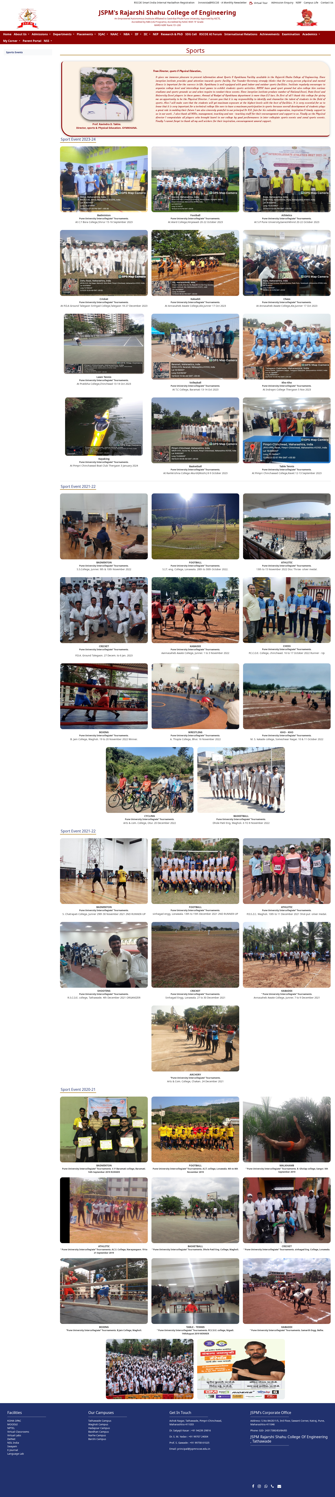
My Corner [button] (10, 41)
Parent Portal (32, 41)
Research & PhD (172, 34)
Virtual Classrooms (18, 1431)
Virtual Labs (14, 1435)
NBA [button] (127, 34)
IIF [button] (137, 34)
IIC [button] (146, 34)
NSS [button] (47, 41)
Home (7, 34)
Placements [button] (85, 34)
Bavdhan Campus (98, 1431)
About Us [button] (20, 34)
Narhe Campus (97, 1435)
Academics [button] (310, 34)
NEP (155, 34)
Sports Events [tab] (14, 52)
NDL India (13, 1442)
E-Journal (12, 1450)
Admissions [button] (40, 34)
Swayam (12, 1446)
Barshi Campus (97, 1439)
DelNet (11, 1439)
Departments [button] (62, 34)
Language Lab (15, 1453)
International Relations (240, 34)
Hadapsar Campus (99, 1428)
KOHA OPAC (14, 1420)
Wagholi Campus (98, 1424)
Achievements (270, 34)
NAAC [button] (114, 34)
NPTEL (11, 1428)
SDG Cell (191, 34)
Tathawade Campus (99, 1420)
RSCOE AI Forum (210, 34)
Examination (291, 34)
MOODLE (12, 1424)
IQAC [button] (102, 34)
